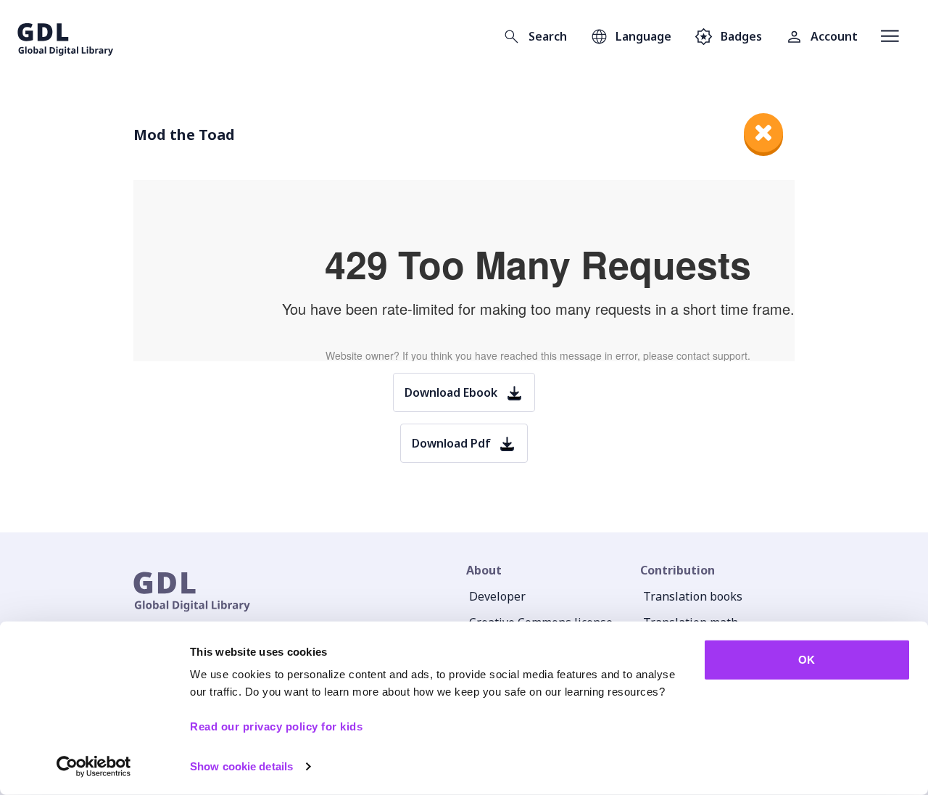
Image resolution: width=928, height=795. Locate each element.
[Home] (65, 36)
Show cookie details (241, 766)
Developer (497, 596)
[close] (763, 132)
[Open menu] (890, 36)
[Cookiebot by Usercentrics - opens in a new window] (93, 767)
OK (806, 660)
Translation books (692, 596)
